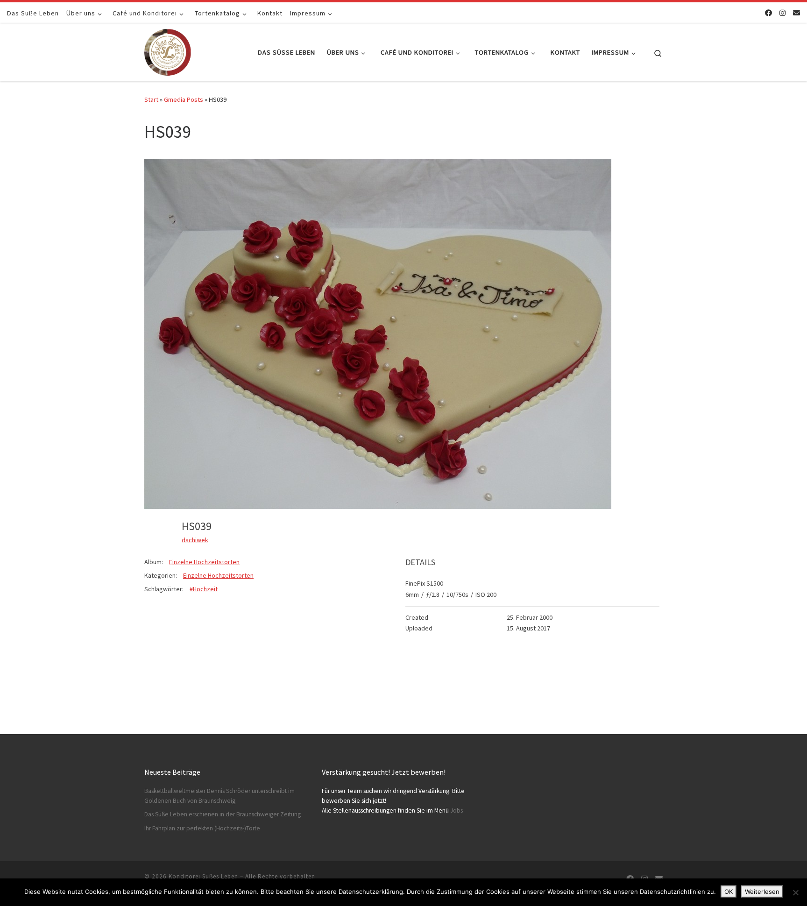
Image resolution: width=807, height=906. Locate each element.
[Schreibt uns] (796, 12)
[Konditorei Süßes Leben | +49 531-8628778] (167, 50)
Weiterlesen (762, 891)
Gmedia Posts (183, 99)
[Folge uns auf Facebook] (768, 12)
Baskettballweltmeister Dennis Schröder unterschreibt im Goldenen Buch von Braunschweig (219, 796)
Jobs (456, 810)
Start (151, 99)
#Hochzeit (204, 589)
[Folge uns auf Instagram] (782, 12)
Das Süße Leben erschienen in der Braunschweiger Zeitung (222, 814)
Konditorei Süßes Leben (203, 876)
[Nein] (795, 892)
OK (728, 891)
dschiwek (195, 540)
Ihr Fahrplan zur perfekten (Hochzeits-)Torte (202, 828)
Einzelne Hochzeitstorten (204, 562)
